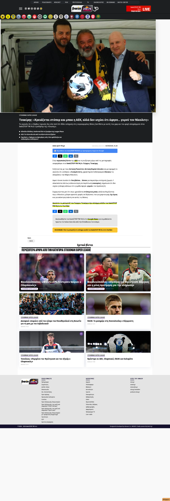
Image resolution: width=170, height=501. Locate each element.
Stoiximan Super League (28, 115)
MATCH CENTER (123, 2)
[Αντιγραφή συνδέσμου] (76, 156)
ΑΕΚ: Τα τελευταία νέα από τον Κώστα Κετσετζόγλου (38, 134)
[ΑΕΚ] (2, 16)
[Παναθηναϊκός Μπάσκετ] (98, 16)
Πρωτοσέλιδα (90, 402)
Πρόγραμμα (45, 382)
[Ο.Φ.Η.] (40, 16)
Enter (87, 399)
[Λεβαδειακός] (29, 16)
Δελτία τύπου (45, 387)
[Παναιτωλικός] (50, 16)
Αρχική (88, 382)
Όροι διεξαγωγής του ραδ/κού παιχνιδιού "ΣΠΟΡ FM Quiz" (51, 405)
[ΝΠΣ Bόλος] (24, 16)
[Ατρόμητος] (18, 16)
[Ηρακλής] (77, 16)
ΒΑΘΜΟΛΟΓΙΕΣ (99, 2)
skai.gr (132, 382)
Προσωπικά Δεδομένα (48, 397)
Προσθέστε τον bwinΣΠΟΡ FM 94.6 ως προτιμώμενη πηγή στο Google (80, 151)
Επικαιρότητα (90, 394)
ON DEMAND (111, 2)
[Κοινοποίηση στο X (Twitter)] (60, 156)
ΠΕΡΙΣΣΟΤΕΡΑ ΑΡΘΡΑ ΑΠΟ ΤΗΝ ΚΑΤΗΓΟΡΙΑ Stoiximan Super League (56, 250)
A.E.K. (31, 241)
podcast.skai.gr (135, 392)
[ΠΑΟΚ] (56, 16)
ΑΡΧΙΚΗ (36, 2)
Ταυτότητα (45, 417)
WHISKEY (134, 426)
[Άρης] (8, 16)
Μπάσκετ (88, 387)
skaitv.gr (133, 384)
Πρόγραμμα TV (90, 412)
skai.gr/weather (135, 389)
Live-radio (89, 414)
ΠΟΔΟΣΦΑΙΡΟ (46, 2)
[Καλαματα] (61, 16)
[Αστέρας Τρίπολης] (13, 16)
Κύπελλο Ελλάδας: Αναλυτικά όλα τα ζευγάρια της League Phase (42, 131)
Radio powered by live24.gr (144, 426)
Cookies (44, 399)
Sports (88, 392)
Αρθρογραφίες (90, 407)
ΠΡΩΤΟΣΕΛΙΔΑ (77, 2)
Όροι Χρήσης (45, 394)
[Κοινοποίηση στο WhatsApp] (65, 156)
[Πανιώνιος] (82, 16)
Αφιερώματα (89, 409)
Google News (93, 219)
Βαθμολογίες (90, 397)
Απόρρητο (166, 499)
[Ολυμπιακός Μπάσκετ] (93, 16)
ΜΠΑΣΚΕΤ (57, 2)
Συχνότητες (45, 384)
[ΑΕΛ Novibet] (72, 16)
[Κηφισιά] (66, 16)
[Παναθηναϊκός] (45, 16)
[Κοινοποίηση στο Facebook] (55, 156)
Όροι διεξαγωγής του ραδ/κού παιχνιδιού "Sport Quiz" (51, 409)
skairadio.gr (134, 387)
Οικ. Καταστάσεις (47, 392)
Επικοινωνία (45, 389)
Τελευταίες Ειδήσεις (91, 404)
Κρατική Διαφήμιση (47, 422)
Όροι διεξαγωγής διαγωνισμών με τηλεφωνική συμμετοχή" (51, 413)
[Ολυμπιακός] (34, 16)
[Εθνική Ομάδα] (87, 16)
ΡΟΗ (66, 2)
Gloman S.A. (127, 426)
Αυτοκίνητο (89, 389)
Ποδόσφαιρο (89, 384)
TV (88, 2)
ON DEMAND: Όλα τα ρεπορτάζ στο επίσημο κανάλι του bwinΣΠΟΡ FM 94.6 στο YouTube (83, 230)
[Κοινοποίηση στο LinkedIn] (70, 156)
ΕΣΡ (43, 419)
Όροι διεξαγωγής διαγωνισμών (51, 402)
